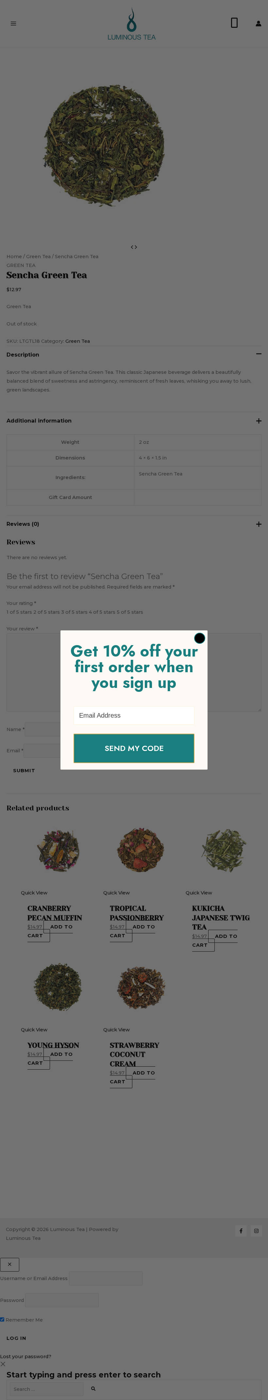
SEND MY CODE (134, 748)
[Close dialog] (199, 638)
